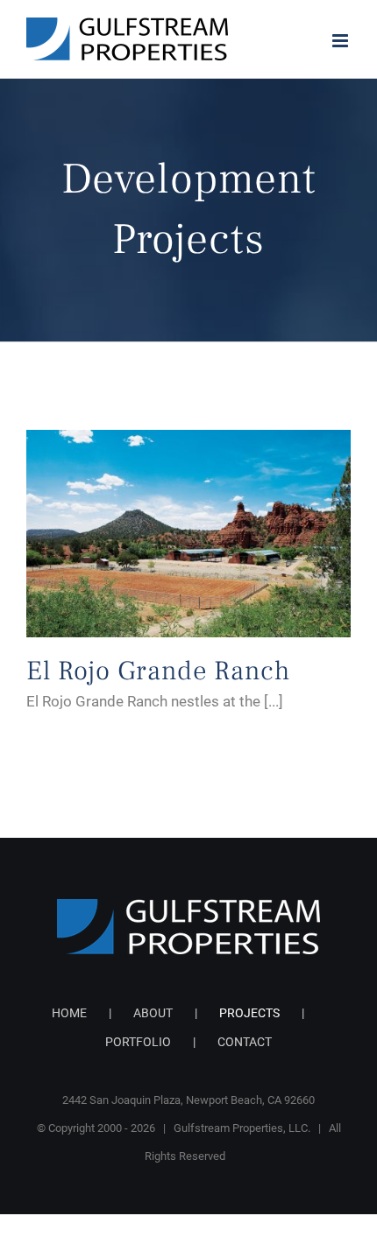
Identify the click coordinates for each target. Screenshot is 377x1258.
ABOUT (153, 1013)
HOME (69, 1013)
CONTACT (244, 1042)
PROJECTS (249, 1013)
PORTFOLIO (138, 1042)
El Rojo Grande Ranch (158, 670)
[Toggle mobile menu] (341, 41)
